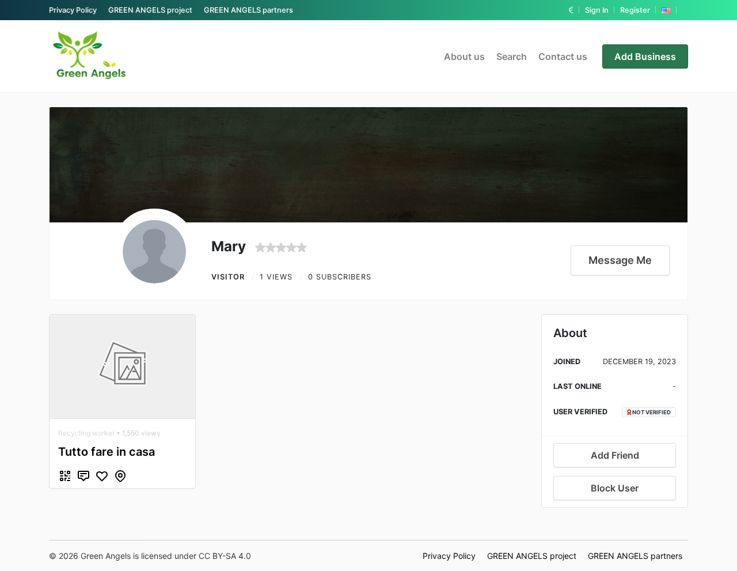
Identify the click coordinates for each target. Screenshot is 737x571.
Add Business (645, 56)
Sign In (597, 10)
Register (635, 10)
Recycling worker (86, 433)
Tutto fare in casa (106, 452)
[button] (571, 10)
